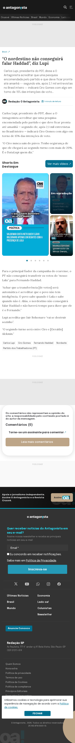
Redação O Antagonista (23, 102)
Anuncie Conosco (19, 628)
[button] (27, 261)
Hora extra (11, 669)
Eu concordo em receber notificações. (35, 554)
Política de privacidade (18, 673)
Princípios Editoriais (16, 691)
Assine (58, 497)
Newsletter (45, 614)
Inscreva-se (37, 569)
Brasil (34, 17)
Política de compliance (18, 687)
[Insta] (48, 584)
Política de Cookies (16, 682)
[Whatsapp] (38, 584)
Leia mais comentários (37, 442)
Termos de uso (14, 678)
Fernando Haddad (43, 343)
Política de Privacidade (41, 560)
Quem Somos (13, 664)
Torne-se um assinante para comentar (36, 432)
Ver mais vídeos (57, 164)
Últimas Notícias (20, 17)
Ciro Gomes (24, 343)
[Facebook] (59, 584)
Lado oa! (66, 17)
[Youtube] (27, 584)
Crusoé (5, 17)
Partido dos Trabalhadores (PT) (20, 348)
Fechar (37, 713)
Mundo (43, 17)
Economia (54, 17)
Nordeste (62, 343)
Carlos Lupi (9, 343)
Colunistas (45, 608)
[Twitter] (16, 584)
